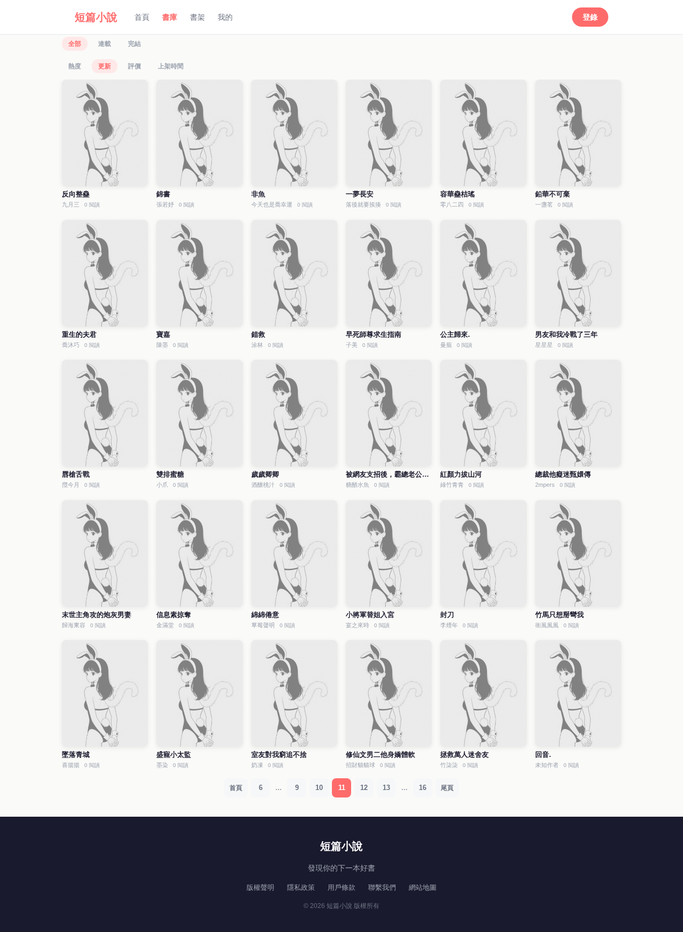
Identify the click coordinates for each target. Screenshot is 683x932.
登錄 (590, 17)
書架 (197, 17)
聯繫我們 (382, 887)
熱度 (74, 66)
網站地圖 (422, 887)
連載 (104, 44)
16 (422, 788)
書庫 (169, 17)
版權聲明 (260, 887)
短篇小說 (96, 17)
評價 (134, 66)
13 (386, 788)
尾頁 (447, 788)
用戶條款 (341, 887)
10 (319, 788)
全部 (74, 44)
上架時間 (171, 66)
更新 (104, 66)
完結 (134, 44)
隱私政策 (301, 887)
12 (364, 788)
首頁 (141, 17)
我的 (225, 17)
